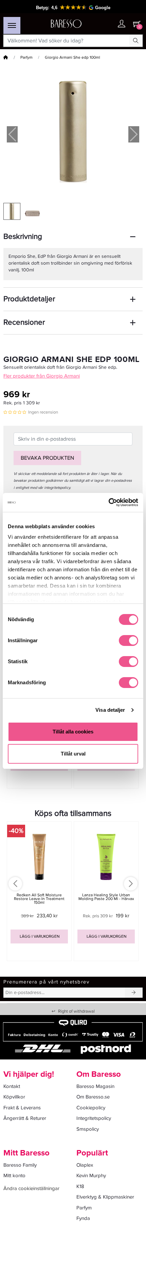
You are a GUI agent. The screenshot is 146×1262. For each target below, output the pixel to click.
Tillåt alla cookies (73, 731)
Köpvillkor (14, 1097)
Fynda (83, 1218)
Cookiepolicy (90, 1108)
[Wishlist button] (108, 24)
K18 (80, 1186)
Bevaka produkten (47, 458)
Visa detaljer (110, 710)
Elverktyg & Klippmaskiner (105, 1197)
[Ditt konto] (121, 24)
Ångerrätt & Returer (24, 1118)
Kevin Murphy (91, 1175)
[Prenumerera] (134, 993)
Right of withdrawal (73, 1011)
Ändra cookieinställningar (31, 1188)
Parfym (26, 57)
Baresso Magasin (95, 1086)
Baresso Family (20, 1165)
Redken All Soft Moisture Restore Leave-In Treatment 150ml (39, 899)
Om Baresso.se (93, 1097)
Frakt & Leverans (22, 1108)
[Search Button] (136, 41)
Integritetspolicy (93, 1118)
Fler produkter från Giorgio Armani (41, 376)
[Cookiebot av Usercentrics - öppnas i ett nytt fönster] (108, 502)
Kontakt (11, 1086)
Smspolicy (87, 1129)
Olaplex (84, 1165)
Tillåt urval (73, 754)
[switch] (128, 640)
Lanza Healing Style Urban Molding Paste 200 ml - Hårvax (106, 897)
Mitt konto (14, 1175)
